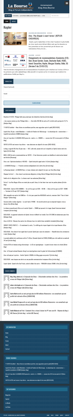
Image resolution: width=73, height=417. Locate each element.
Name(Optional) (9, 87)
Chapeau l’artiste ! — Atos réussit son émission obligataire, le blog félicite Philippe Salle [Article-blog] (32, 174)
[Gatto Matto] (6, 297)
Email (5, 94)
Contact (7, 349)
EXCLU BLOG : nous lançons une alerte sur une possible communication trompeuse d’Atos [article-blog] (32, 259)
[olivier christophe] (6, 288)
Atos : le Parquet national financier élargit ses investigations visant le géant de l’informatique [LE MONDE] (33, 251)
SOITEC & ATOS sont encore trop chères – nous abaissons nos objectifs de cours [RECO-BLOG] (29, 144)
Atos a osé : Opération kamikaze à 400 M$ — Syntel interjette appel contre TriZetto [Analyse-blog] (31, 161)
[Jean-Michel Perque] (6, 305)
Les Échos (7, 407)
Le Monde (7, 403)
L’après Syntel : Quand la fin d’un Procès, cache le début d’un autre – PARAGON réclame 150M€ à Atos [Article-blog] (35, 264)
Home (6, 333)
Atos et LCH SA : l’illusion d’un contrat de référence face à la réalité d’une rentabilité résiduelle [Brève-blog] (33, 221)
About (6, 345)
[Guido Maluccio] (6, 314)
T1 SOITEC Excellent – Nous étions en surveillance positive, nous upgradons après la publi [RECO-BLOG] (32, 127)
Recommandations (40, 33)
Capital (7, 399)
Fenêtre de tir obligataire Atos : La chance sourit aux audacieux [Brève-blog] (24, 178)
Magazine (7, 395)
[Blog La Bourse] (33, 6)
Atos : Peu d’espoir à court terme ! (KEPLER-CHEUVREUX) (46, 37)
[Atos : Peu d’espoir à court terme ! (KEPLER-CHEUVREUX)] (15, 44)
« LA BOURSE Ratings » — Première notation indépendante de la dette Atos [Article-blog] (28, 166)
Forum (7, 341)
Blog (6, 337)
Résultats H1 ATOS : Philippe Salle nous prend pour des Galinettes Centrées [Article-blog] (28, 117)
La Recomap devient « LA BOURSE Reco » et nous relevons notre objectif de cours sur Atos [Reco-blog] (32, 170)
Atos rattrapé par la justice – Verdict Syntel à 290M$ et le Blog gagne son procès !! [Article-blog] (31, 255)
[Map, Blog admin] (6, 280)
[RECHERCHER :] (59, 15)
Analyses (31, 33)
